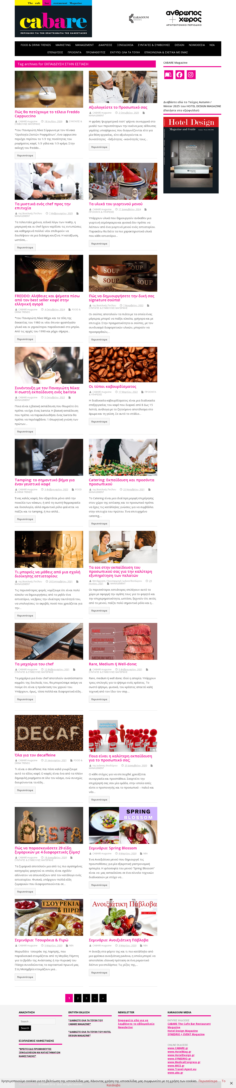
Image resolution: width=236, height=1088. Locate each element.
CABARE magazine (27, 121)
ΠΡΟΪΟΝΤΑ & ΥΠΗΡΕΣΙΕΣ (101, 212)
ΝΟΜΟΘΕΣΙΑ (197, 45)
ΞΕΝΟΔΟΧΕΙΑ (125, 45)
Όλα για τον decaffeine (35, 755)
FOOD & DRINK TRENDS (36, 45)
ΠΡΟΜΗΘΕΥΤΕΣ (95, 52)
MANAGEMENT (84, 45)
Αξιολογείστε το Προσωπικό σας (118, 107)
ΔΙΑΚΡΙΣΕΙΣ (105, 45)
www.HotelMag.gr (179, 1051)
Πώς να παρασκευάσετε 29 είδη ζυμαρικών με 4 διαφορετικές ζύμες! (47, 850)
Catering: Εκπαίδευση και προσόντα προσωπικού (121, 481)
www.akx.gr (175, 1072)
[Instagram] (191, 74)
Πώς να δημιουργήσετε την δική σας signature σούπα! (121, 297)
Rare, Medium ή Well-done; (113, 663)
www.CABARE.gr (178, 1048)
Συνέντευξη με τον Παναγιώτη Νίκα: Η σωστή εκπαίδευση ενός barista (47, 389)
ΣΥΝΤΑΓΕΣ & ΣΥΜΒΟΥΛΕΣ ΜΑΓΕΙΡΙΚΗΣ (108, 308)
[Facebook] (180, 74)
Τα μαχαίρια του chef (34, 663)
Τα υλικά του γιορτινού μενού (116, 203)
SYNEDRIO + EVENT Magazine (186, 1034)
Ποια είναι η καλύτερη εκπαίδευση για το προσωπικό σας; (120, 758)
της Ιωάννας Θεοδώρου (105, 765)
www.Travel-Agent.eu (182, 1069)
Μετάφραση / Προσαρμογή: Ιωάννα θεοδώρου (117, 581)
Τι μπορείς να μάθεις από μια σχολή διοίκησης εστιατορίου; (47, 573)
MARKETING (63, 45)
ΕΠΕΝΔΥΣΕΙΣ (55, 52)
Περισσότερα (25, 155)
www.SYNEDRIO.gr (179, 1058)
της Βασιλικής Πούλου (30, 213)
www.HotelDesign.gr (181, 1055)
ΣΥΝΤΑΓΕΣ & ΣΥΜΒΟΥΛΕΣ (154, 45)
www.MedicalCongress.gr (184, 1062)
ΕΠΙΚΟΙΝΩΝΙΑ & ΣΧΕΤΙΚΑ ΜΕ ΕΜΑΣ (166, 52)
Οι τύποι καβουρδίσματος (112, 386)
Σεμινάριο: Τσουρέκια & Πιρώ (41, 940)
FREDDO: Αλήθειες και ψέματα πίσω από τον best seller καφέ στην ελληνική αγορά (47, 299)
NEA (212, 45)
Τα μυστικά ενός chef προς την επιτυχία (43, 205)
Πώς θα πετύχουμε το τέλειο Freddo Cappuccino (47, 113)
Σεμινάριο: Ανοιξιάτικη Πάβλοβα (118, 940)
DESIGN (179, 45)
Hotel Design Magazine (183, 1030)
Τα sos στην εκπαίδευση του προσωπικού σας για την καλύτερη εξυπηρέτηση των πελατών (120, 571)
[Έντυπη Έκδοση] (168, 74)
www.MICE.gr (176, 1065)
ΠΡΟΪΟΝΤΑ (74, 52)
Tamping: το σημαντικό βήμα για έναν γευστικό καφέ (45, 481)
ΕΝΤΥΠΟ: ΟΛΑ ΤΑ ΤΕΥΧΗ (125, 52)
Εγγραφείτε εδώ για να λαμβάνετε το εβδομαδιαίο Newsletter (136, 1024)
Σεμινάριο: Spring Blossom (113, 848)
